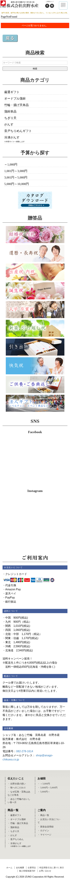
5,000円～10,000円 (16, 184)
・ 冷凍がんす (14, 843)
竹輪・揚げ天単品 (16, 105)
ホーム (9, 867)
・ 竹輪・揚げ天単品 (18, 823)
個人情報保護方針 (27, 871)
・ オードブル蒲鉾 (17, 819)
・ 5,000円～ (44, 791)
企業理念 (32, 867)
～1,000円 (10, 164)
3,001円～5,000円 (15, 177)
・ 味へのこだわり (17, 787)
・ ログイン (43, 830)
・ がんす (12, 835)
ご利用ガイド (50, 1)
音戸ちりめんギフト (18, 131)
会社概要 (20, 867)
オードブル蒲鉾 (15, 98)
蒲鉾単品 (10, 111)
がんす (8, 124)
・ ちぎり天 (13, 831)
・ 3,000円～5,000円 (47, 787)
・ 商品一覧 (43, 815)
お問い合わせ (45, 871)
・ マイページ (44, 834)
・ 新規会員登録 (46, 826)
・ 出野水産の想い (17, 783)
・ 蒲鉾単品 (13, 827)
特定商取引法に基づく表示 (51, 867)
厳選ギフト (12, 92)
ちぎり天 (10, 118)
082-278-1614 (24, 751)
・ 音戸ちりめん (16, 839)
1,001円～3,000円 (15, 171)
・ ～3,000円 (44, 783)
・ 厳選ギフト (14, 815)
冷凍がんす (12, 137)
